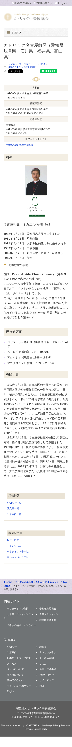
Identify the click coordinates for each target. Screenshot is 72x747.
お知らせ (12, 646)
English (63, 3)
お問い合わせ (44, 3)
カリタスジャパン (49, 614)
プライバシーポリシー (19, 685)
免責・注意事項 (47, 669)
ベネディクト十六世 (18, 551)
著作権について (15, 674)
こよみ (43, 663)
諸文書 (43, 646)
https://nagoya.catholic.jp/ (19, 145)
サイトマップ (46, 680)
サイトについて (15, 669)
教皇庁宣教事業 (47, 619)
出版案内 (12, 652)
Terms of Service (33, 729)
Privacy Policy (60, 725)
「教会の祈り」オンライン (21, 625)
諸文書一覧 (13, 508)
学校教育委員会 (47, 608)
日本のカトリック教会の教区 (22, 67)
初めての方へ (22, 3)
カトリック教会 (47, 652)
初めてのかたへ (15, 680)
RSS (41, 685)
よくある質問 (46, 658)
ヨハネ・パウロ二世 (18, 557)
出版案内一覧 (14, 514)
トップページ (14, 64)
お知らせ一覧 (14, 502)
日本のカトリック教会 (35, 64)
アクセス (12, 663)
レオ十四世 (13, 540)
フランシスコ (14, 545)
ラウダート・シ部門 (18, 608)
